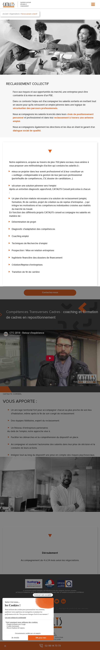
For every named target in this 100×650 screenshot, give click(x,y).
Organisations (15, 14)
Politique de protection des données (73, 608)
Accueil (5, 14)
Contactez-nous (50, 292)
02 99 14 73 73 (53, 645)
